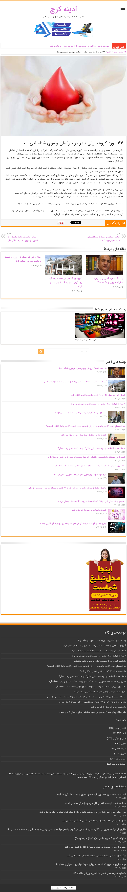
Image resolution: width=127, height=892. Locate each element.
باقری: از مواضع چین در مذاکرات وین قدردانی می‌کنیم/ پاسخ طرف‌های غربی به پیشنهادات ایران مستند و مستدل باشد (65, 829)
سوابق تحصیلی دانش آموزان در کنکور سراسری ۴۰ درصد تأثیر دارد (22, 237)
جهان (123, 743)
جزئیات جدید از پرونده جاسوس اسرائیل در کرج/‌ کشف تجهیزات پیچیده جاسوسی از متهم (67, 488)
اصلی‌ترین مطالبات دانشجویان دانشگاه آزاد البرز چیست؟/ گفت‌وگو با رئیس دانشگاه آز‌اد (86, 457)
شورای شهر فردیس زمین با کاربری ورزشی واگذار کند (99, 873)
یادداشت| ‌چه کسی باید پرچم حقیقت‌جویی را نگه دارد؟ (108, 280)
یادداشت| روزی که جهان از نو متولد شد (89, 510)
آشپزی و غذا (120, 728)
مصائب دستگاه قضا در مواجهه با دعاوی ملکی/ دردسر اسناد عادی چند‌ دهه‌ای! (91, 448)
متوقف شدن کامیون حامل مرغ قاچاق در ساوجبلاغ (100, 838)
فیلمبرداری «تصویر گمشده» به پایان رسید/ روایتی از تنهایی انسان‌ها (91, 864)
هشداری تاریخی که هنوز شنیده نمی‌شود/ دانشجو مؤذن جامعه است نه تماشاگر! (90, 466)
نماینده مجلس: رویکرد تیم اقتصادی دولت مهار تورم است (103, 237)
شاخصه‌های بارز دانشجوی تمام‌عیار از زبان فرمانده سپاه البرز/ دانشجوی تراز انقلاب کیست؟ (85, 426)
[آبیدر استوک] (63, 29)
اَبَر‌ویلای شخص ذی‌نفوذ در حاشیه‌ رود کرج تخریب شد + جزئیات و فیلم (79, 46)
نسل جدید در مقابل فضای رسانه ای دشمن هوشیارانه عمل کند (94, 821)
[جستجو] (41, 351)
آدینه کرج (63, 9)
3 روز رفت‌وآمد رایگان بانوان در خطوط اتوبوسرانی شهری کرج (98, 404)
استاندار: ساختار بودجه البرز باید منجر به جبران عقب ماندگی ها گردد (91, 794)
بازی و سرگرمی (119, 738)
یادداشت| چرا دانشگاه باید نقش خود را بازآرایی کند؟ (83, 435)
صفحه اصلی (118, 52)
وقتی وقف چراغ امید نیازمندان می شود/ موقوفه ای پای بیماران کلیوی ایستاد (73, 523)
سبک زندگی (120, 748)
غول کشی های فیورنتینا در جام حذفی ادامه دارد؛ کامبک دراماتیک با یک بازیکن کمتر (82, 812)
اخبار (109, 52)
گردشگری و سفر (119, 764)
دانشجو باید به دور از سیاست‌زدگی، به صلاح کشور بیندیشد (80, 412)
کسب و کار (121, 759)
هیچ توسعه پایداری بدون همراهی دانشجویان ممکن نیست (80, 474)
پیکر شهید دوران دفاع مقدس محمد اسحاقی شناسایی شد (96, 856)
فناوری (123, 754)
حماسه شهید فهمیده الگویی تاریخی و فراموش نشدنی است (95, 803)
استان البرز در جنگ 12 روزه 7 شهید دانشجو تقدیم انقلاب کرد (23, 259)
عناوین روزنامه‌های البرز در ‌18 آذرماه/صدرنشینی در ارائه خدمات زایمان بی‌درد (91, 501)
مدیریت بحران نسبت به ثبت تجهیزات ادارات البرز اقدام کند (95, 847)
